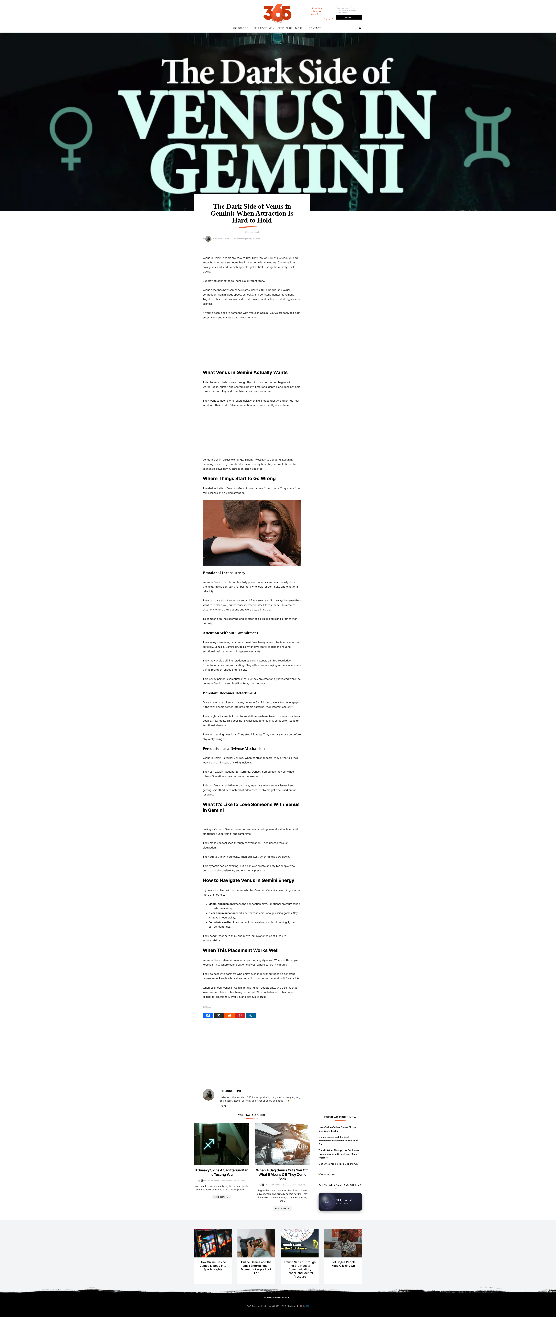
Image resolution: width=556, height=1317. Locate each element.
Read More (220, 1197)
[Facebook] (208, 1015)
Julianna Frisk (221, 238)
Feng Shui (285, 28)
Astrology (240, 28)
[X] (219, 1015)
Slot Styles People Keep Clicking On (338, 1163)
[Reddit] (229, 1015)
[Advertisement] (252, 344)
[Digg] (251, 1015)
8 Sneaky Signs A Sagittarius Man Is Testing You (221, 1172)
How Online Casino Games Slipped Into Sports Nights (338, 1129)
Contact (315, 28)
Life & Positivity (263, 28)
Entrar (349, 17)
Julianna (224, 1097)
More (299, 28)
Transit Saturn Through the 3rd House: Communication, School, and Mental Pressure (339, 1154)
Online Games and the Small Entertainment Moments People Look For (338, 1140)
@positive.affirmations (276, 1297)
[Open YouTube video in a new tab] (327, 1174)
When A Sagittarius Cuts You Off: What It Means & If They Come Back (282, 1174)
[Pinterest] (240, 1015)
